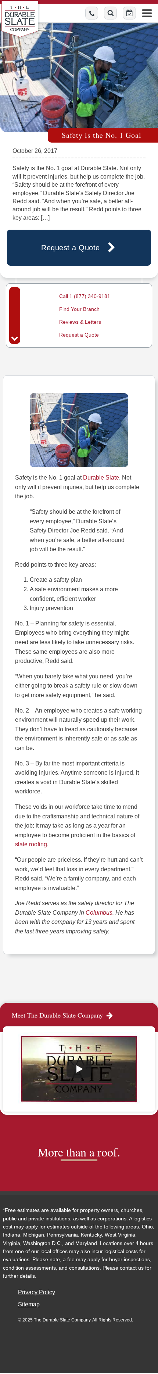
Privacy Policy (36, 1292)
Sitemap (29, 1304)
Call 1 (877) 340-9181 (84, 296)
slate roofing (31, 844)
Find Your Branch (79, 309)
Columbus (99, 913)
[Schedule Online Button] (129, 13)
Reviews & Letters (80, 322)
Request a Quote (79, 335)
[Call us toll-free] (91, 13)
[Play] (79, 1069)
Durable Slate (101, 477)
